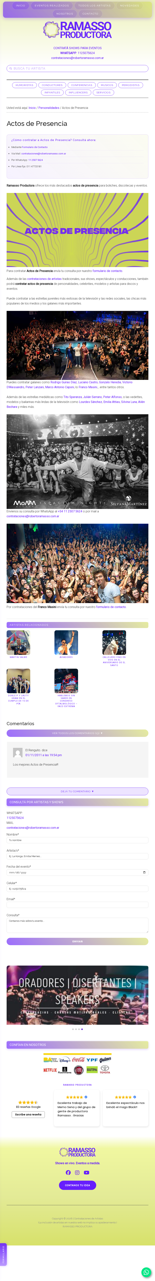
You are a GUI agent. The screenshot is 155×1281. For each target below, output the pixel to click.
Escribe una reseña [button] (28, 1114)
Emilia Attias (111, 402)
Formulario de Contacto (35, 147)
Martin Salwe (18, 657)
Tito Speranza (73, 397)
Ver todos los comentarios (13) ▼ (77, 733)
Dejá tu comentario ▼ (77, 791)
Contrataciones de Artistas (88, 1218)
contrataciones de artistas (44, 279)
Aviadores (66, 657)
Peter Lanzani (35, 387)
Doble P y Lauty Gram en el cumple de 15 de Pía (18, 699)
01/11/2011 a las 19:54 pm (44, 755)
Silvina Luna (129, 402)
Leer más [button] (112, 1120)
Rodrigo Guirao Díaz (63, 382)
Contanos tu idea (77, 1185)
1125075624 (86, 53)
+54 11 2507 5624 (70, 511)
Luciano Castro (88, 382)
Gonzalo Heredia (110, 382)
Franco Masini (88, 387)
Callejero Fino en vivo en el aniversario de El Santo (114, 661)
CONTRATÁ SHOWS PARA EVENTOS (77, 48)
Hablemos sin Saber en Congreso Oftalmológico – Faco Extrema (66, 701)
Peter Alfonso (112, 397)
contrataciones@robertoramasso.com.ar (77, 58)
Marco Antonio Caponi (59, 387)
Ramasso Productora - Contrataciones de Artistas (77, 29)
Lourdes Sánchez (90, 402)
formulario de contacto (107, 271)
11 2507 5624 (35, 160)
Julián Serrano (92, 397)
